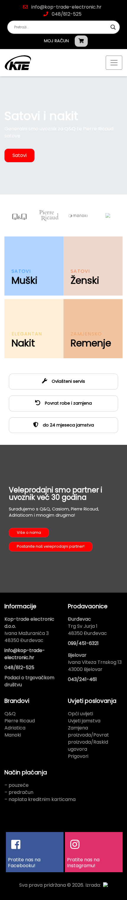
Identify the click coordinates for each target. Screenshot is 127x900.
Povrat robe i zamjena (68, 403)
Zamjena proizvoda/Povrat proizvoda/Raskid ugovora (88, 738)
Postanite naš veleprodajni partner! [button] (50, 546)
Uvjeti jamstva (84, 720)
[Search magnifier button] (113, 27)
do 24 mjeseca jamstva (68, 425)
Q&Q (10, 713)
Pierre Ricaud (19, 720)
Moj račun (56, 41)
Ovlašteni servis (68, 381)
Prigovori (78, 756)
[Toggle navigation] (114, 63)
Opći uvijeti (80, 713)
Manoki (12, 735)
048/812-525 (66, 14)
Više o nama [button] (29, 532)
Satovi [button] (19, 155)
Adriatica (14, 727)
